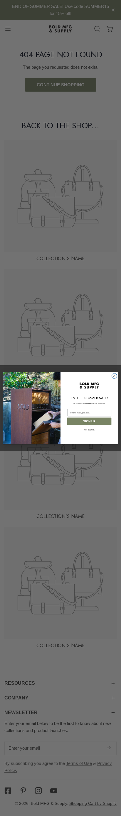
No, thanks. (89, 430)
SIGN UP (89, 421)
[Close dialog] (114, 375)
